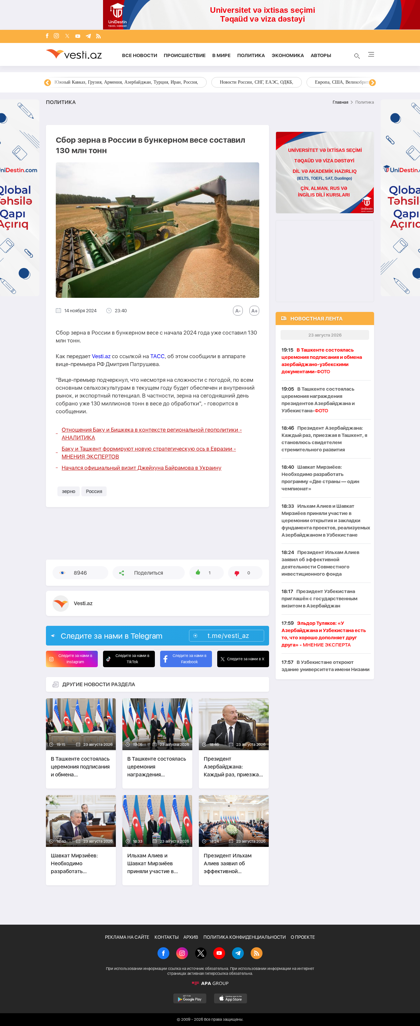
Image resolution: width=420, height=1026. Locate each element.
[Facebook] (47, 36)
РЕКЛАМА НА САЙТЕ (127, 937)
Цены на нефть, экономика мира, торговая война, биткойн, (113, 82)
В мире (221, 55)
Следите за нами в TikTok (132, 658)
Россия (94, 491)
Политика (251, 55)
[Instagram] (56, 36)
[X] (201, 953)
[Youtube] (77, 36)
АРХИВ (190, 937)
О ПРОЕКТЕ (303, 937)
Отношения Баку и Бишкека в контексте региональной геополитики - (152, 433)
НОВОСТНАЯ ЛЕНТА (316, 319)
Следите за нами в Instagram (75, 658)
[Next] (372, 83)
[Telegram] (88, 36)
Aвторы (321, 55)
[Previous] (48, 83)
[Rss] (98, 36)
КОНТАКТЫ (166, 937)
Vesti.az (101, 356)
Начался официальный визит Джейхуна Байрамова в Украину (141, 467)
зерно (68, 491)
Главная (340, 102)
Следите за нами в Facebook (189, 658)
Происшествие (185, 55)
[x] (67, 36)
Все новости (139, 55)
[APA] (210, 983)
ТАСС (157, 356)
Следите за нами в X (245, 659)
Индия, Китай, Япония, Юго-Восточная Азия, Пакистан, (250, 82)
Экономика (288, 55)
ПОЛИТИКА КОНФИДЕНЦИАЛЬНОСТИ (244, 937)
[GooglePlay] (189, 998)
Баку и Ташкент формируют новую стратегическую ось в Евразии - (149, 452)
